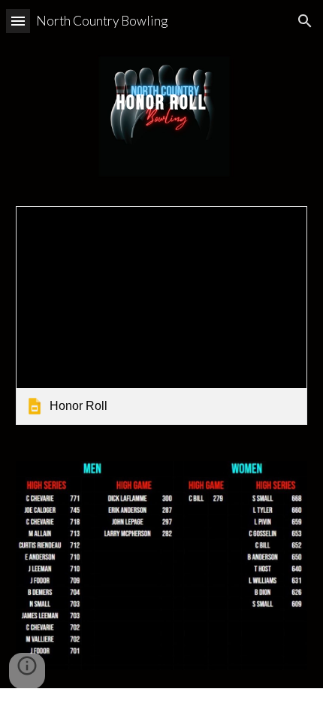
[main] (162, 94)
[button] (18, 20)
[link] (162, 315)
